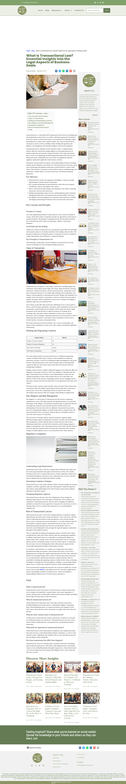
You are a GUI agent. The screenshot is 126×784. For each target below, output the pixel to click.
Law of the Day (32, 71)
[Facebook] (95, 2)
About (67, 10)
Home (40, 10)
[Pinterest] (103, 2)
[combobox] (94, 10)
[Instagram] (97, 2)
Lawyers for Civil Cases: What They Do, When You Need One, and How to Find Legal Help (94, 197)
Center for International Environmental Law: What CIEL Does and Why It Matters (93, 305)
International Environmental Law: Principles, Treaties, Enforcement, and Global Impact (93, 477)
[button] (56, 71)
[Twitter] (100, 2)
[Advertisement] (63, 27)
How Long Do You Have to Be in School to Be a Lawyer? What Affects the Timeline (93, 425)
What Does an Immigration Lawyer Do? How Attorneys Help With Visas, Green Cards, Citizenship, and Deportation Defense (93, 378)
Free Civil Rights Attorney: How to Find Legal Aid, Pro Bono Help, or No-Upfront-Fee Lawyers (93, 168)
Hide (45, 113)
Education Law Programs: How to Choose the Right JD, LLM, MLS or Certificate (93, 139)
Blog (47, 10)
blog (33, 51)
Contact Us (79, 10)
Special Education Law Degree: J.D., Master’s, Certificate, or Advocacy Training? (72, 680)
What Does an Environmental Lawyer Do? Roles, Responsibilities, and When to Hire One (93, 440)
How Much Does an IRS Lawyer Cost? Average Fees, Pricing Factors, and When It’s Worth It (94, 409)
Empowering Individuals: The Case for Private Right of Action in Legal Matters (94, 361)
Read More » (90, 132)
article (42, 569)
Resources (56, 10)
